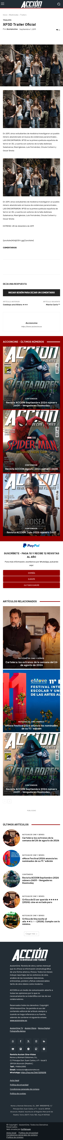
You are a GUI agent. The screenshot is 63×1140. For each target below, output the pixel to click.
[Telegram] (28, 1049)
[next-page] (9, 801)
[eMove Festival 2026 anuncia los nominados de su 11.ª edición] (31, 701)
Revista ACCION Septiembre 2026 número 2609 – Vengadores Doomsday (31, 404)
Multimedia (13, 15)
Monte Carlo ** (53, 305)
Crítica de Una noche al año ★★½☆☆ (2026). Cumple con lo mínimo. (41, 921)
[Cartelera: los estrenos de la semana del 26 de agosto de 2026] (31, 637)
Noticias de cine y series (31, 658)
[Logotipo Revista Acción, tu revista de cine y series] (31, 4)
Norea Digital (44, 1028)
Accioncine (12, 29)
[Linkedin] (44, 1041)
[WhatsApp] (13, 1041)
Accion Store (30, 1028)
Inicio (5, 15)
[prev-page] (5, 801)
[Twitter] (28, 1041)
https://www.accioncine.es (31, 326)
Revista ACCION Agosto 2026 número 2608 (31, 468)
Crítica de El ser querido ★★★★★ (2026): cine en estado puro (40, 901)
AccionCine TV (16, 1028)
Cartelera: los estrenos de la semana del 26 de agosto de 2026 (31, 664)
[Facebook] (20, 1041)
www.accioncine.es (18, 1020)
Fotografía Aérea (17, 1031)
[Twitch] (36, 1049)
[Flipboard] (20, 1049)
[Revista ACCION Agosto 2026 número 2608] (31, 441)
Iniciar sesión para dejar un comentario (31, 292)
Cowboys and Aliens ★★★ (15, 305)
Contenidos (31, 399)
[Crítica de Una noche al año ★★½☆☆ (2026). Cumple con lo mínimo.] (11, 920)
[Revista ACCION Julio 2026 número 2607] (31, 504)
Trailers (23, 15)
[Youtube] (13, 1049)
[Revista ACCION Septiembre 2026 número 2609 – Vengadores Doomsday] (31, 378)
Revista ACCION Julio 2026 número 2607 (31, 532)
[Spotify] (44, 1049)
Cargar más (30, 933)
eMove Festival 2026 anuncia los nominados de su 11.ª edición (31, 727)
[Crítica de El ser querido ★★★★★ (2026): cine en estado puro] (11, 899)
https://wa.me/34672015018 (33, 1072)
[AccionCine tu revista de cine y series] (31, 954)
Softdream (26, 1129)
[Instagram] (36, 1041)
